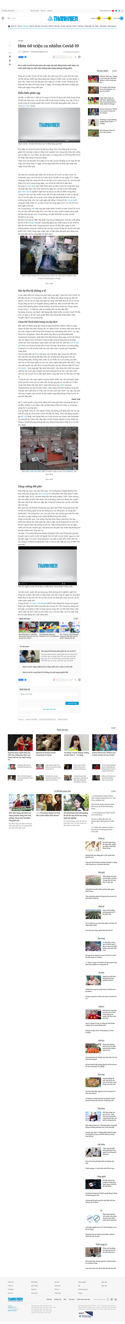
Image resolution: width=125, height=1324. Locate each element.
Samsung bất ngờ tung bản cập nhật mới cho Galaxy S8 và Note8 (100, 1201)
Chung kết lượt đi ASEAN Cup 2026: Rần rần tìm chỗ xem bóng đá (101, 1058)
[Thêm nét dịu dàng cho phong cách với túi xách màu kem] (93, 1252)
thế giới (31, 223)
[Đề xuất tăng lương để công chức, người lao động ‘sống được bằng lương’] (93, 846)
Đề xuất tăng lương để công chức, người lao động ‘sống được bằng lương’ (109, 845)
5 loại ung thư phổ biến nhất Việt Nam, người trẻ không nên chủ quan (109, 1151)
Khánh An (26, 52)
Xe (93, 26)
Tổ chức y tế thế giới (31, 719)
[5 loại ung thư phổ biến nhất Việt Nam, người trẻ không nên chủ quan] (93, 1152)
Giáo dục (57, 26)
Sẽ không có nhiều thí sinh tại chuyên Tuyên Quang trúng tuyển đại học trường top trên (100, 1099)
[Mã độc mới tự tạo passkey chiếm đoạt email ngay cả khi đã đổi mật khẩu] (93, 1184)
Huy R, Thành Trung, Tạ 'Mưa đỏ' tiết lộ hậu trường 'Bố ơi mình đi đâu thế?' (100, 1024)
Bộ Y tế (24, 416)
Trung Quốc (72, 200)
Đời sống (38, 26)
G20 (37, 354)
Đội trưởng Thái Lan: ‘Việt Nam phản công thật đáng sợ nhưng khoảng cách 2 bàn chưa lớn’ (101, 1126)
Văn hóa (69, 26)
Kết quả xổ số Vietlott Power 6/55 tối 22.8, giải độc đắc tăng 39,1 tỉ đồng (100, 956)
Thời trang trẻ (111, 26)
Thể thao (80, 26)
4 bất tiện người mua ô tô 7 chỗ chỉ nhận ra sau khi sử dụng (101, 1228)
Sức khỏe (44, 26)
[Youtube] (113, 11)
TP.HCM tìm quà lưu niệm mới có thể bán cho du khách (100, 990)
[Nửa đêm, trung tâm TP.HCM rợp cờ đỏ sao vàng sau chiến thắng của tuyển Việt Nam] (93, 946)
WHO (62, 385)
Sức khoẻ (34, 1286)
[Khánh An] (20, 52)
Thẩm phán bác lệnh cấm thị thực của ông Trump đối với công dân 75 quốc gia (110, 879)
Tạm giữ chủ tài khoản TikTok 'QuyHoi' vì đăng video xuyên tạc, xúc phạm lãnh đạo (101, 863)
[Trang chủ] (9, 26)
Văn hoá (57, 1286)
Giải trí (74, 26)
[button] (10, 42)
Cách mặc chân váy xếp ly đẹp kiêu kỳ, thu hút (100, 1268)
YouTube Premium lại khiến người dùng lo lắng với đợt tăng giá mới (101, 1194)
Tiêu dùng (103, 26)
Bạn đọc (104, 1282)
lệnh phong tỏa (44, 494)
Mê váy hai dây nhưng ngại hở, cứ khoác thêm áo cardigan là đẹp (100, 1262)
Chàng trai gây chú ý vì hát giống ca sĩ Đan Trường (99, 1031)
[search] (19, 18)
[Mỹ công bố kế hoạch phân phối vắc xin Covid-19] (30, 656)
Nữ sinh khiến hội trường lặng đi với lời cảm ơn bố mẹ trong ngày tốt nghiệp (101, 1065)
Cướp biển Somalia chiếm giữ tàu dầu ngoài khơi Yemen (99, 890)
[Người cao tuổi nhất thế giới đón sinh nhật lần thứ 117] (93, 980)
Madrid (70, 471)
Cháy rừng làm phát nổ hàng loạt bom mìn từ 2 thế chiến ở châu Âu (101, 897)
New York (26, 106)
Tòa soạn (72, 1299)
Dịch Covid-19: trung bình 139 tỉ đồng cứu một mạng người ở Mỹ (45, 672)
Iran (33, 209)
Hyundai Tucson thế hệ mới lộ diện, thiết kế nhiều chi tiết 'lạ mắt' (100, 1235)
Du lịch (63, 26)
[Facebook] (116, 11)
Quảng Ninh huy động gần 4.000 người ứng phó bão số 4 (99, 856)
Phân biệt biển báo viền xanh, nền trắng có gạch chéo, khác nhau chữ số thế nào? (110, 1217)
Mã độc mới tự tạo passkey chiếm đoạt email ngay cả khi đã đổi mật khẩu (109, 1183)
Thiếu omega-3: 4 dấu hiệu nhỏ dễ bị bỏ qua (99, 1168)
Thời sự (19, 26)
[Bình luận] (10, 56)
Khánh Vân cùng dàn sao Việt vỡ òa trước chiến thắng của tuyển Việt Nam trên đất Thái (110, 1014)
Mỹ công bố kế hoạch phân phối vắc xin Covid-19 (58, 651)
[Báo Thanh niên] (15, 1299)
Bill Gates (22, 368)
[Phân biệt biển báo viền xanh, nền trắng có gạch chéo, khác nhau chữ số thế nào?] (93, 1218)
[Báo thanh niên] (62, 18)
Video (97, 26)
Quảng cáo (57, 1299)
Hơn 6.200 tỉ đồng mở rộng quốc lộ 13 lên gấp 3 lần (109, 912)
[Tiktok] (119, 11)
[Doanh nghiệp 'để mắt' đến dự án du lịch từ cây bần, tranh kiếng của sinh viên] (93, 1082)
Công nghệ (88, 26)
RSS (65, 1299)
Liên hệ (49, 11)
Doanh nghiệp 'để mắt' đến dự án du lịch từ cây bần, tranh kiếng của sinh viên (110, 1081)
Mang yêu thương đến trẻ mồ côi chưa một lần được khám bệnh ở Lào (109, 1047)
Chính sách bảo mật (83, 1299)
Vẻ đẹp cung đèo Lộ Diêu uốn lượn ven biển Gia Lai (100, 997)
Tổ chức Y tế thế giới (37, 603)
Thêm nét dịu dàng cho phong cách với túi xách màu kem (109, 1250)
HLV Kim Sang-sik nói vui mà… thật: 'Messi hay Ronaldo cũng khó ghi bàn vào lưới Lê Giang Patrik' (110, 1116)
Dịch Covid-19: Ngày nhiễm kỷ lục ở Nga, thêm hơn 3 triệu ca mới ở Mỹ (47, 667)
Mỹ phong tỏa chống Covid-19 (47, 719)
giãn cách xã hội (24, 192)
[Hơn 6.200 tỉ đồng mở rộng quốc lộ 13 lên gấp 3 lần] (93, 914)
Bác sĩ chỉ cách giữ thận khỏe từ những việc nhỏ (99, 1162)
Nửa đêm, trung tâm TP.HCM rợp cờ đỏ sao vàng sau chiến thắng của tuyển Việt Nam (110, 946)
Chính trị (13, 26)
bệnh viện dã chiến (33, 471)
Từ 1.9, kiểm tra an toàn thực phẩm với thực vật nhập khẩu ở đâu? (101, 924)
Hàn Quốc (32, 186)
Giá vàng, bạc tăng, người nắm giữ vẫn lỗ (98, 930)
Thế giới (25, 26)
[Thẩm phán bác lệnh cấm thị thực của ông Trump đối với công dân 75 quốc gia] (93, 880)
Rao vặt (104, 1286)
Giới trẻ (50, 26)
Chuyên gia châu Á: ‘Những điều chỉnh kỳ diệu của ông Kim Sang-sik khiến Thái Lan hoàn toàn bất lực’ (100, 1134)
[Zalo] (122, 11)
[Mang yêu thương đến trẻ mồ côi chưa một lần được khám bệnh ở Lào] (93, 1048)
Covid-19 (21, 719)
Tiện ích (43, 11)
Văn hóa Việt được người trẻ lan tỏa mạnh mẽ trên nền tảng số (100, 1092)
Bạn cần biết (35, 11)
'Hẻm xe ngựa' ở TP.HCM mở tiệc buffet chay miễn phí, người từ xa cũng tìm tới (101, 963)
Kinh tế (31, 26)
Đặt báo (49, 1299)
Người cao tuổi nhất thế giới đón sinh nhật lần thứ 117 (109, 978)
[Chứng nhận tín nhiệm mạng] (85, 1315)
